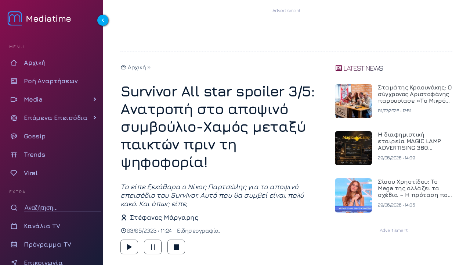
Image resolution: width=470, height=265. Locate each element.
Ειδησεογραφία (198, 230)
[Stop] (176, 247)
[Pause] (153, 247)
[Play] (129, 247)
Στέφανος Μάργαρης (164, 217)
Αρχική (136, 67)
